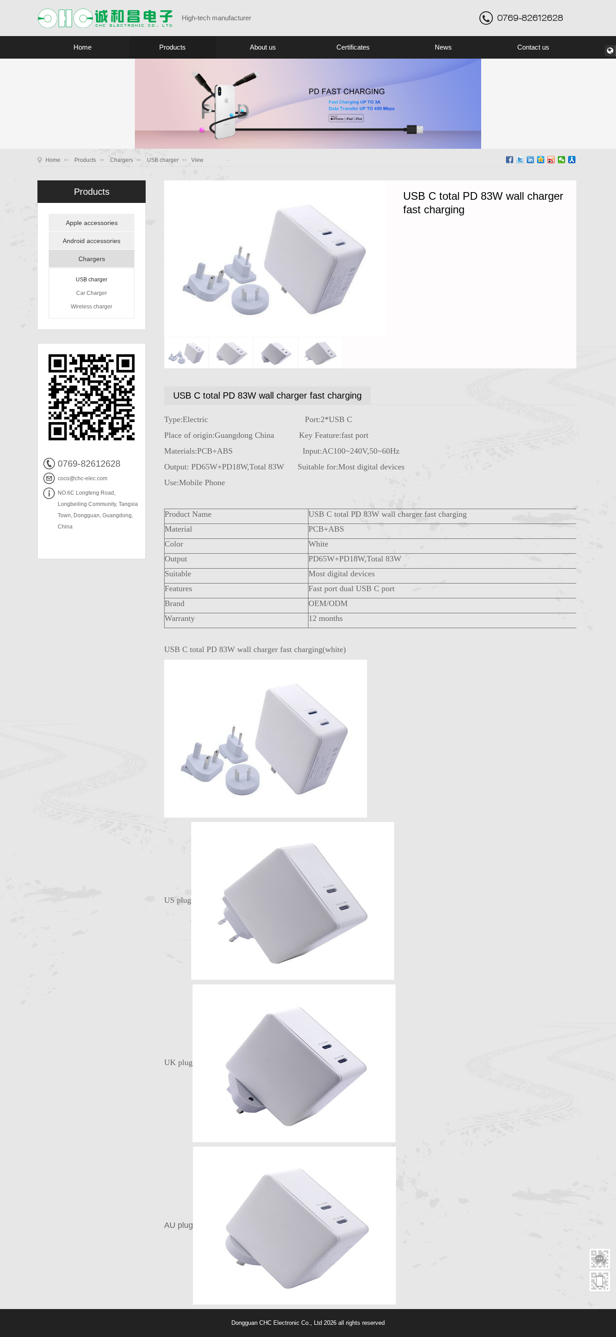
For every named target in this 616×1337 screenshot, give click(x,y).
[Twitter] (520, 159)
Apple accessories (92, 222)
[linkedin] (530, 159)
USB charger (163, 160)
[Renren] (572, 159)
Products (172, 47)
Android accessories (91, 240)
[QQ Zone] (541, 159)
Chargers (121, 160)
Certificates (353, 47)
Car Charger (91, 293)
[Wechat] (561, 159)
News (443, 47)
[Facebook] (510, 159)
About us (263, 47)
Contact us (533, 47)
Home (83, 47)
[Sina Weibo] (551, 159)
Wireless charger (91, 306)
